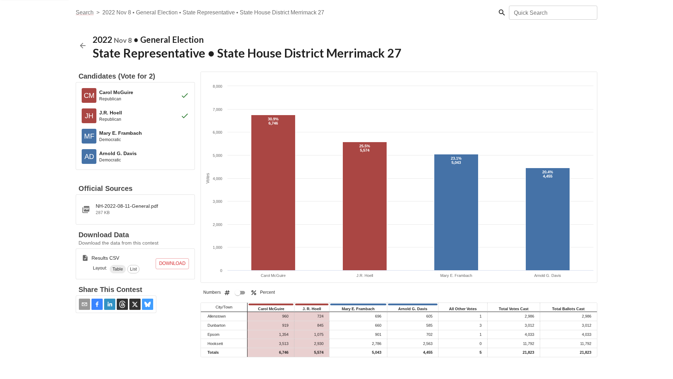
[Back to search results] (83, 46)
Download (172, 263)
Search (85, 12)
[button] (118, 269)
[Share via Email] (84, 304)
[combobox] (552, 13)
